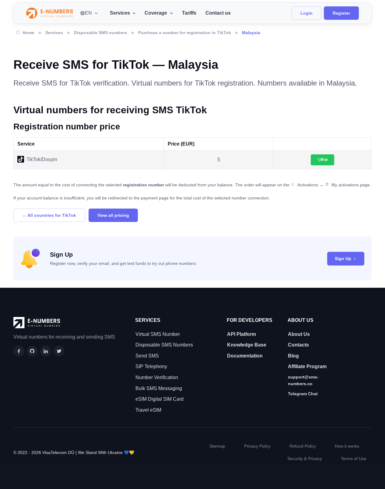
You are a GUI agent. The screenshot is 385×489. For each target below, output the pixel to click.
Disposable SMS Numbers (164, 344)
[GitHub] (32, 351)
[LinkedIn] (45, 351)
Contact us (218, 13)
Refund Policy (302, 446)
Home (28, 32)
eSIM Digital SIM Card (159, 399)
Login (306, 13)
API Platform (241, 334)
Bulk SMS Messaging (158, 388)
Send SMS (147, 355)
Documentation (245, 355)
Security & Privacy (304, 458)
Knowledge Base (246, 344)
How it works (347, 446)
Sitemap (217, 446)
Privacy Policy (257, 446)
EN (88, 13)
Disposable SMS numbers (100, 32)
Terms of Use (353, 458)
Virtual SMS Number (157, 334)
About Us (299, 334)
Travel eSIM (148, 410)
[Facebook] (18, 351)
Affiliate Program (307, 366)
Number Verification (156, 377)
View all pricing (113, 215)
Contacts (298, 344)
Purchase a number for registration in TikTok (184, 32)
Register (341, 13)
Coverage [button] (156, 13)
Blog (293, 355)
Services (54, 32)
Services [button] (120, 13)
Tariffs (189, 13)
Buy (324, 159)
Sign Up (343, 258)
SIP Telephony (151, 366)
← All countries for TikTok (49, 215)
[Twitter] (59, 351)
